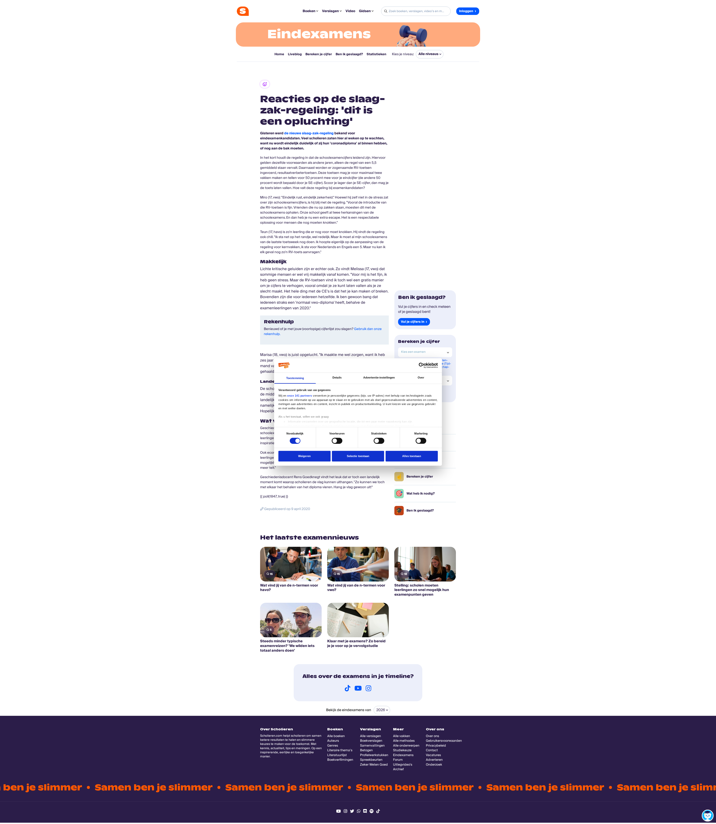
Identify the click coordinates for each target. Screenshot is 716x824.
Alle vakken (401, 736)
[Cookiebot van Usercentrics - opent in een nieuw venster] (421, 365)
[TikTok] (347, 688)
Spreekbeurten (371, 759)
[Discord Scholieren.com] (365, 811)
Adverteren (434, 759)
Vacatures (433, 755)
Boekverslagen (371, 740)
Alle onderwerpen (406, 745)
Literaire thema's (339, 750)
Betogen (366, 750)
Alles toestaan (411, 456)
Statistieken (376, 54)
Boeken (309, 11)
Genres (332, 745)
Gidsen (365, 11)
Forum (398, 759)
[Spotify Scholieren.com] (371, 811)
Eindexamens (319, 34)
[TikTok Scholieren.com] (378, 811)
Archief (398, 769)
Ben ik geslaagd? (349, 54)
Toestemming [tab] (295, 378)
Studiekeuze (402, 750)
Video (350, 11)
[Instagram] (368, 688)
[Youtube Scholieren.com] (338, 811)
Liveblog (295, 54)
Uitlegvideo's (402, 764)
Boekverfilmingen (340, 759)
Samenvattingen (372, 745)
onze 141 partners (299, 395)
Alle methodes (404, 740)
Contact (432, 750)
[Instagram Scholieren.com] (345, 811)
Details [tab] (337, 377)
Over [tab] (421, 377)
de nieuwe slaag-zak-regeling (309, 133)
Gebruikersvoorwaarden (444, 740)
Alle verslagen (370, 736)
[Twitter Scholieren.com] (352, 811)
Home (279, 54)
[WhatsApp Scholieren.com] (358, 811)
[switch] (337, 441)
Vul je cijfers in (412, 321)
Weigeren (304, 456)
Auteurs (333, 740)
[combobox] (425, 352)
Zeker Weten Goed (374, 764)
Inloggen (466, 11)
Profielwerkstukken (374, 755)
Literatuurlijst (337, 755)
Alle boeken (336, 736)
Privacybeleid (436, 745)
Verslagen (330, 11)
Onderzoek (434, 764)
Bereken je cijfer (318, 54)
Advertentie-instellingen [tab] (379, 377)
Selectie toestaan (358, 456)
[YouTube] (358, 688)
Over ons (432, 736)
